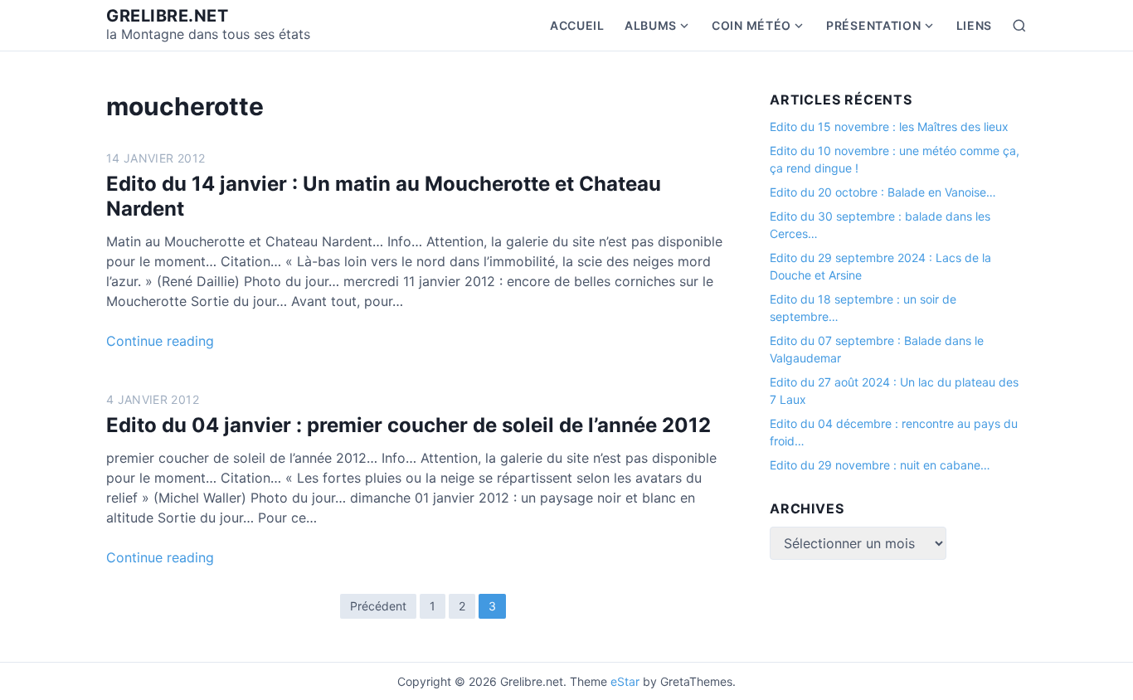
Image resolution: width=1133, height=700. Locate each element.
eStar (624, 681)
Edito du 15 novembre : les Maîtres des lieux (889, 126)
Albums (651, 25)
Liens (974, 25)
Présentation (873, 25)
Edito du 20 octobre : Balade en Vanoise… (883, 192)
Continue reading (160, 341)
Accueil (577, 25)
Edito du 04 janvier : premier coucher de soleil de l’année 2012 (408, 425)
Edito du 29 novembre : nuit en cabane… (880, 465)
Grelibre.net (167, 16)
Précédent (378, 606)
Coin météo (751, 25)
